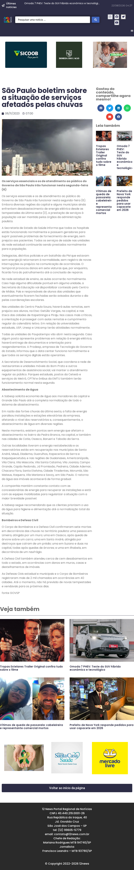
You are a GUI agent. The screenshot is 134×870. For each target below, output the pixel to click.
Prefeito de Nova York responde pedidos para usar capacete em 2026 (124, 200)
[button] (101, 108)
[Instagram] (110, 16)
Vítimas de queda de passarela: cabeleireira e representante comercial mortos (106, 202)
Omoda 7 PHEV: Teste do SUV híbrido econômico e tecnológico (125, 157)
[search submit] (95, 20)
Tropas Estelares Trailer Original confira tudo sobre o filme (103, 155)
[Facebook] (116, 16)
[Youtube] (116, 22)
